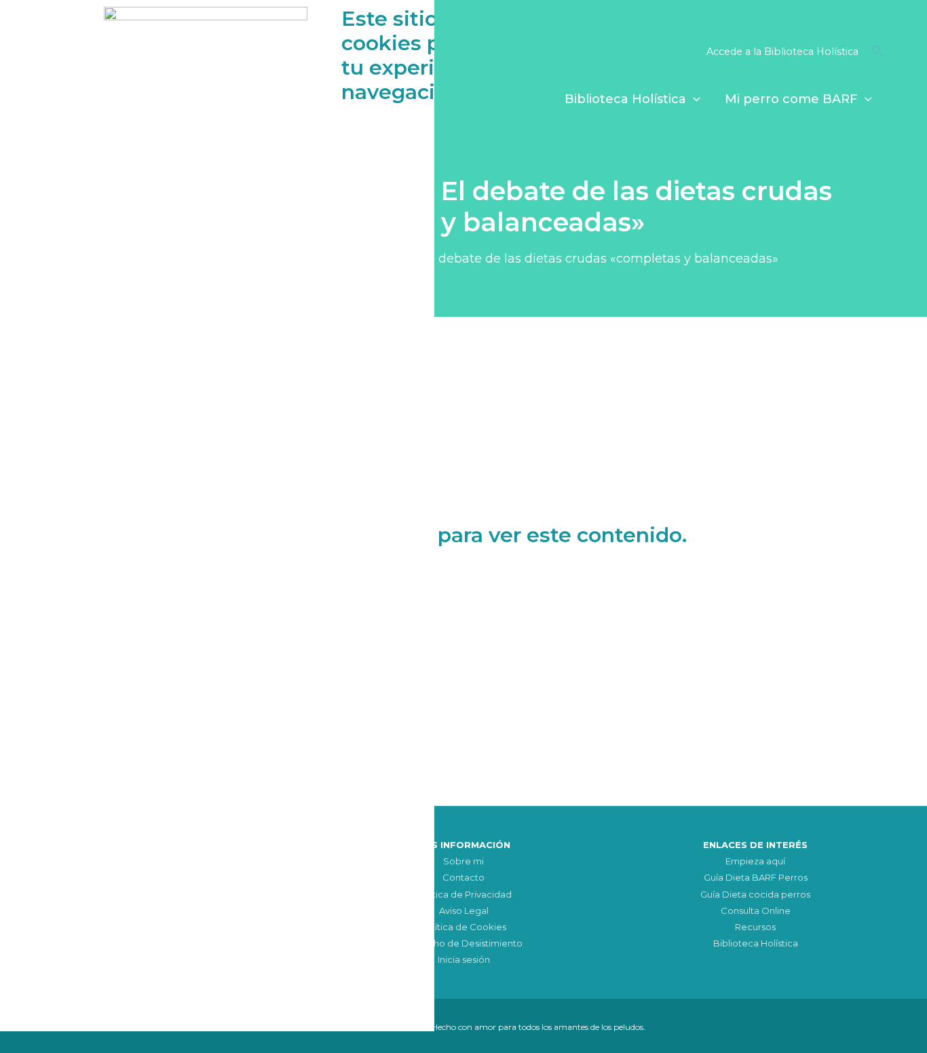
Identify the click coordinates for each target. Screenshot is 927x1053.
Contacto (463, 877)
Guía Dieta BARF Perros (756, 877)
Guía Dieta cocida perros (755, 894)
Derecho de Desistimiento (464, 943)
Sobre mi (463, 861)
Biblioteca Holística (755, 943)
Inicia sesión (464, 959)
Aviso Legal (464, 910)
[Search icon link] (878, 52)
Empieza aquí (755, 861)
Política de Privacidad (464, 894)
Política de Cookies (463, 926)
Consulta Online (756, 910)
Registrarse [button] (533, 593)
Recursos (755, 926)
